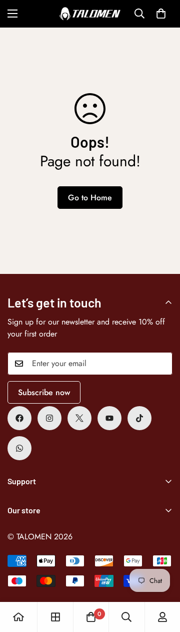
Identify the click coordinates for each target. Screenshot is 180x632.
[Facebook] (20, 418)
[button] (161, 13)
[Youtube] (110, 418)
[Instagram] (50, 418)
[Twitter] (80, 418)
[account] (163, 617)
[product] (18, 617)
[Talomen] (90, 14)
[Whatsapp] (20, 448)
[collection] (55, 617)
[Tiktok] (140, 418)
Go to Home (90, 197)
